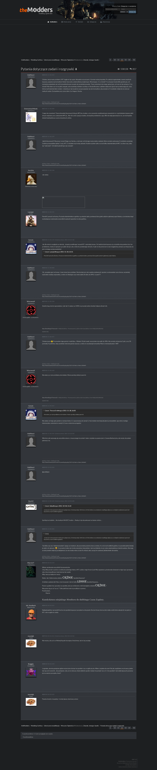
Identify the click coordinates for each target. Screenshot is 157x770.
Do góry (79, 754)
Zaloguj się (124, 6)
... (112, 60)
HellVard (30, 75)
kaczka (31, 170)
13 (125, 60)
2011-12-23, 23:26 (48, 467)
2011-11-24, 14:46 (48, 108)
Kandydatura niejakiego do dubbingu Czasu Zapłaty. (73, 599)
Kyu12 (30, 501)
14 (129, 60)
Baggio (31, 664)
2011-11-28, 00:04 (48, 267)
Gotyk (30, 240)
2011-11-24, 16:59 (48, 136)
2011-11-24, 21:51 (48, 212)
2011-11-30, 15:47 (48, 433)
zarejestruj (132, 6)
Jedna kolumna (122, 767)
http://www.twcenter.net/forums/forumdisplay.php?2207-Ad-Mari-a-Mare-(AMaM (64, 103)
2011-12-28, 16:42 (48, 501)
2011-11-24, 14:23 (48, 75)
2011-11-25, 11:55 (48, 240)
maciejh (31, 636)
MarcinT (30, 563)
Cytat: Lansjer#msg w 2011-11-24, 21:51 (59, 252)
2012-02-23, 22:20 (48, 664)
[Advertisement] (78, 40)
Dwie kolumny (132, 767)
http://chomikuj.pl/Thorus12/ (50, 328)
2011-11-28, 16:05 (48, 370)
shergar (91, 60)
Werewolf (31, 301)
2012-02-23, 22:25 (48, 694)
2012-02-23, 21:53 (48, 562)
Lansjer (31, 212)
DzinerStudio (132, 763)
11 (118, 60)
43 (134, 60)
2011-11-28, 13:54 (48, 301)
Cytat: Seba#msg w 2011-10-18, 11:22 (58, 506)
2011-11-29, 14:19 (48, 405)
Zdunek (85, 60)
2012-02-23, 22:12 (48, 605)
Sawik (96, 60)
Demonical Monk (30, 109)
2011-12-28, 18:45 (48, 529)
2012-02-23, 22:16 (48, 636)
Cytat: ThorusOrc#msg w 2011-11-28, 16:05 (60, 410)
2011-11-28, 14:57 (48, 336)
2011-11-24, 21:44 (48, 170)
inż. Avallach (31, 605)
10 (115, 60)
